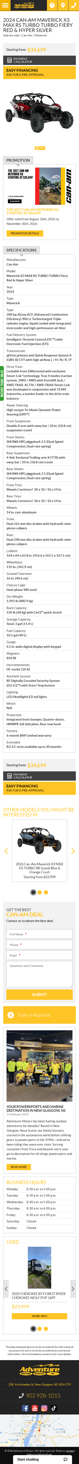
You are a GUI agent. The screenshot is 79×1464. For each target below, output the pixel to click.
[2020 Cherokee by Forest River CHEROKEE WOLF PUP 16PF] (39, 1267)
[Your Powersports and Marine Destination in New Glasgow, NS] (39, 1066)
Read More (19, 1167)
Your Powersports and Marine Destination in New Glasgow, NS (36, 1108)
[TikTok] (54, 1408)
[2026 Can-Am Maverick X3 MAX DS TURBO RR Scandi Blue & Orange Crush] (39, 841)
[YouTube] (35, 1408)
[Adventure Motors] (29, 5)
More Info (39, 1316)
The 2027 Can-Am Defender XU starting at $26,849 (33, 211)
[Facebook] (25, 1408)
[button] (6, 851)
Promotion (18, 160)
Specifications (21, 250)
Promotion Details (25, 233)
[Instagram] (44, 1408)
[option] (39, 850)
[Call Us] (73, 5)
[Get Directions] (63, 5)
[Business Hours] (52, 5)
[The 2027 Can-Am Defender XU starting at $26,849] (39, 186)
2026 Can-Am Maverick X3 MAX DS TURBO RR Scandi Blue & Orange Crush (39, 868)
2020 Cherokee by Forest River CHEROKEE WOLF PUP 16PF (39, 1296)
